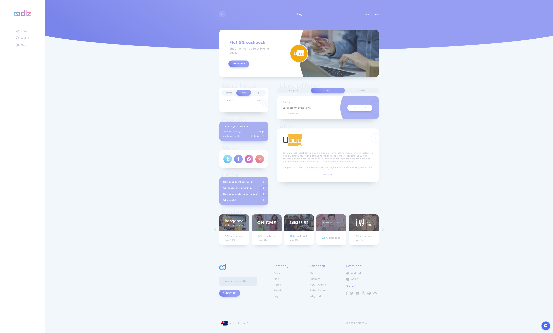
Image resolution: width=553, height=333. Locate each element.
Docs (276, 273)
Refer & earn (318, 290)
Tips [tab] (258, 92)
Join (367, 14)
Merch (277, 284)
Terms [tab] (229, 92)
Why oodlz (316, 296)
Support (315, 279)
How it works (318, 284)
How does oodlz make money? (240, 194)
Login (376, 14)
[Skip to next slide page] (383, 230)
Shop (313, 273)
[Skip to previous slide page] (215, 230)
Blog (276, 279)
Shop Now (239, 63)
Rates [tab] (243, 92)
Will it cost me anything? (237, 188)
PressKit (278, 290)
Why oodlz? (229, 200)
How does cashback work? (238, 182)
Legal (276, 296)
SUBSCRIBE (229, 293)
